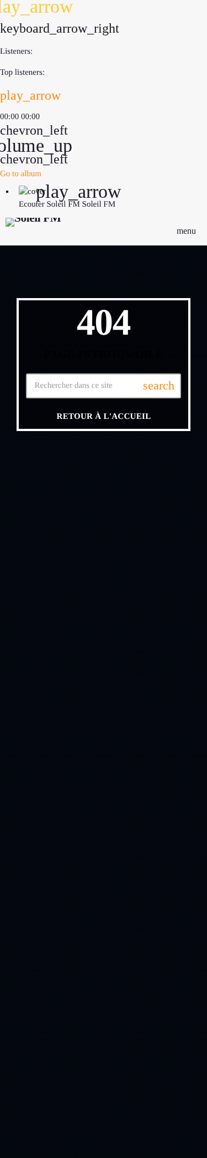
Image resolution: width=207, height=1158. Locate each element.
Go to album (20, 174)
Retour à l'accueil (104, 416)
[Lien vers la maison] (33, 230)
